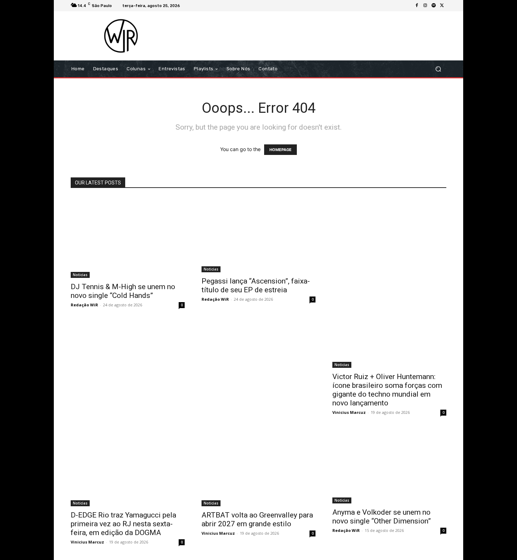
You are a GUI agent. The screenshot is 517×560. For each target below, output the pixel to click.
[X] (442, 5)
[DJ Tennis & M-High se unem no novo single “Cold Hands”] (128, 237)
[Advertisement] (317, 36)
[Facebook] (417, 5)
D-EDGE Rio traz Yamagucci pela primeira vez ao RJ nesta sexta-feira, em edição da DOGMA (123, 524)
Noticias (80, 274)
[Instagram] (425, 5)
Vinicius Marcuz (349, 412)
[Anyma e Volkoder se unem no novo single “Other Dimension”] (389, 466)
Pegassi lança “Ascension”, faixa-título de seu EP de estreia (256, 285)
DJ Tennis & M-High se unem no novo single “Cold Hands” (123, 291)
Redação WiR (84, 304)
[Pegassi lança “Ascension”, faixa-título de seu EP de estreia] (258, 234)
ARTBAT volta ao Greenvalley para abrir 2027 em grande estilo (257, 519)
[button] (438, 69)
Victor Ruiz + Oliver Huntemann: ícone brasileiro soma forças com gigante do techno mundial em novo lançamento (387, 389)
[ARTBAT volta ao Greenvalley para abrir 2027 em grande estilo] (258, 468)
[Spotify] (433, 5)
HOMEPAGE (280, 149)
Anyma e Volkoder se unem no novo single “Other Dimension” (381, 516)
